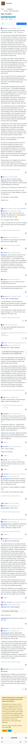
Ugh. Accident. (15, 347)
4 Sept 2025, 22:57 (17, 446)
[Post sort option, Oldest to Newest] (3, 24)
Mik (3, 324)
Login (9, 730)
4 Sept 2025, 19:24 (16, 252)
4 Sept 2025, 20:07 (15, 296)
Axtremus (5, 252)
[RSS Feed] (14, 19)
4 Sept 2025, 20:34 (13, 324)
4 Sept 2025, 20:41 (16, 345)
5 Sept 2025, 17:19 (15, 521)
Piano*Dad (5, 345)
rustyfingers (5, 413)
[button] (2, 741)
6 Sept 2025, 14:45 (17, 538)
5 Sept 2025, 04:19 (15, 459)
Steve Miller (5, 446)
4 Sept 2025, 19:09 (15, 210)
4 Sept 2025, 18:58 (13, 176)
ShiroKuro (5, 279)
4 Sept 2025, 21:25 (17, 413)
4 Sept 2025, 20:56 (14, 397)
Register (5, 730)
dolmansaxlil (6, 538)
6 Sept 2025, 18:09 (16, 604)
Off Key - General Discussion (8, 16)
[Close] (25, 698)
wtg (3, 176)
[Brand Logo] (3, 3)
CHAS (4, 397)
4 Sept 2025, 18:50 (15, 28)
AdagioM (5, 459)
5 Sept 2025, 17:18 (15, 476)
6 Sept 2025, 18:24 (15, 630)
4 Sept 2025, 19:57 (16, 279)
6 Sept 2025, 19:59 (17, 669)
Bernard (4, 28)
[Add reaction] (26, 172)
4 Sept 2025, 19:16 (15, 237)
